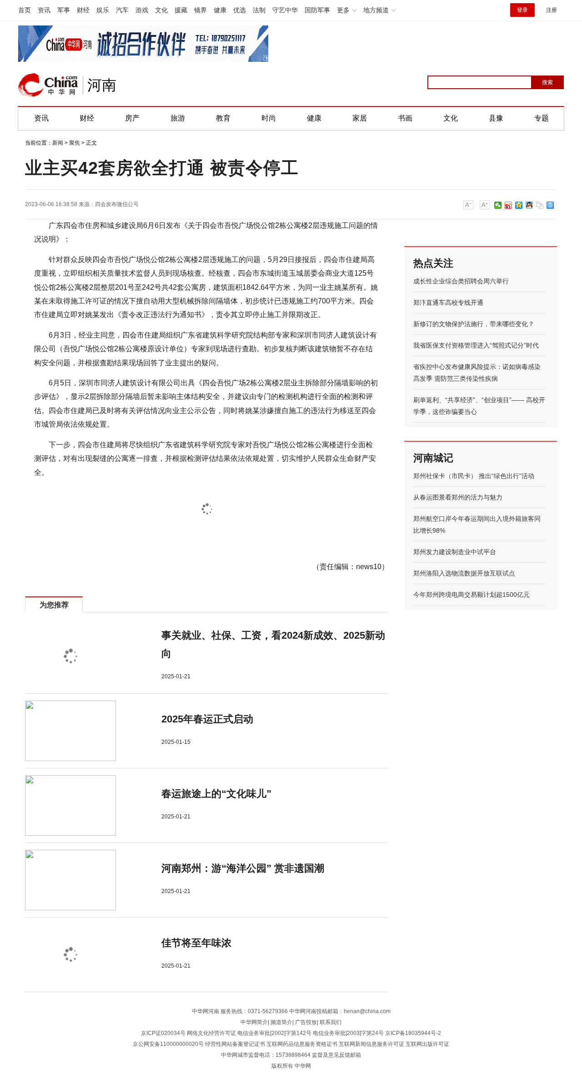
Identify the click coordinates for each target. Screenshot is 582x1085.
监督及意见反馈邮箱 (336, 1055)
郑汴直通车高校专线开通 (448, 302)
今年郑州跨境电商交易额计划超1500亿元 (471, 594)
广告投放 (306, 1022)
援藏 (181, 10)
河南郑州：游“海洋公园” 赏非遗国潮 (242, 868)
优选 (239, 10)
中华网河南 (205, 1011)
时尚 (268, 118)
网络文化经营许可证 (211, 1033)
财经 (83, 10)
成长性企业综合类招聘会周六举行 (461, 281)
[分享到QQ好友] (529, 205)
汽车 (122, 10)
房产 (132, 118)
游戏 (141, 10)
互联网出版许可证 (427, 1044)
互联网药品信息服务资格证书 (301, 1044)
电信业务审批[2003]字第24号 (348, 1033)
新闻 (57, 143)
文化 (161, 10)
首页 (24, 10)
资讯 (44, 10)
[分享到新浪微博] (508, 205)
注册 (551, 10)
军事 (63, 10)
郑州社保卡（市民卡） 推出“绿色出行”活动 (473, 475)
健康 (220, 10)
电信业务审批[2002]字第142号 (274, 1033)
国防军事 (317, 10)
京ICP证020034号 (163, 1033)
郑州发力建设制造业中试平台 (454, 551)
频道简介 (281, 1022)
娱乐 (102, 10)
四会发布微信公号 (117, 204)
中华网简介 (254, 1022)
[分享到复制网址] (540, 205)
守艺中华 (285, 10)
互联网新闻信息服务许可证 (371, 1044)
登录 (522, 10)
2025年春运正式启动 (207, 719)
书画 (405, 118)
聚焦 (74, 143)
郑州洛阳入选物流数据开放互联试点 (464, 573)
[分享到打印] (550, 205)
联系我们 (330, 1022)
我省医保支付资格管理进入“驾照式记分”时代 (476, 345)
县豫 (496, 118)
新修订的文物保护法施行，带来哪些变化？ (473, 324)
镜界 (200, 10)
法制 (259, 10)
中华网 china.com (48, 85)
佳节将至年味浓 (196, 943)
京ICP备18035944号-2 (413, 1033)
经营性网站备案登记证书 (235, 1044)
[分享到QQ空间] (519, 205)
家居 (359, 118)
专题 (541, 118)
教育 (223, 118)
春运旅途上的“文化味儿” (216, 793)
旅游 (178, 118)
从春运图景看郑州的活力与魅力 (457, 497)
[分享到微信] (498, 205)
